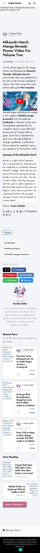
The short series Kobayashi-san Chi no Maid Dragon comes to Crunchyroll (24, 362)
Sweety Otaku (15, 33)
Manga (7, 232)
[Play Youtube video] (20, 101)
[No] (37, 545)
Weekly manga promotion (18, 254)
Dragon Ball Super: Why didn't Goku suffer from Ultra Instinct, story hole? (24, 469)
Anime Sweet (14, 3)
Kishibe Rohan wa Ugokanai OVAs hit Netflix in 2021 (16, 489)
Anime (32, 374)
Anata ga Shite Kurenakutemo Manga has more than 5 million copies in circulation (25, 400)
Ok (21, 550)
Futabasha (12, 242)
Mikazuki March (13, 248)
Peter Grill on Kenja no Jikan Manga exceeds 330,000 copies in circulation (25, 436)
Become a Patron (13, 530)
